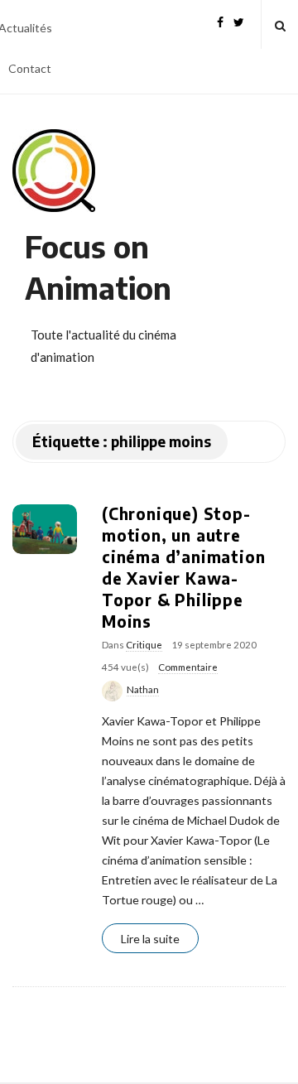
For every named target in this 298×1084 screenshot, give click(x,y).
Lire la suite (150, 939)
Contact (29, 68)
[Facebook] (220, 20)
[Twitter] (238, 20)
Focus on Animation (98, 267)
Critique (144, 644)
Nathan (143, 689)
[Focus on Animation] (53, 170)
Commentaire (188, 667)
